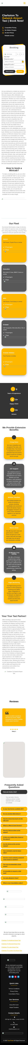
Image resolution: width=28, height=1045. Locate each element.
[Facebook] (9, 977)
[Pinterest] (15, 977)
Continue (20, 71)
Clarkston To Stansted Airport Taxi (11, 944)
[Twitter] (12, 977)
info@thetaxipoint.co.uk (14, 1029)
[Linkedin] (18, 977)
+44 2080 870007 (14, 1024)
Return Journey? (9, 71)
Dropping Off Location (9, 64)
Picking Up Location (9, 59)
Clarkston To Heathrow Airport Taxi (11, 940)
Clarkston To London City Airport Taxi (12, 950)
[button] (24, 3)
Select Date (7, 56)
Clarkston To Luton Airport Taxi (10, 947)
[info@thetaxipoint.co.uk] (14, 1027)
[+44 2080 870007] (14, 1022)
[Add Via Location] (23, 62)
